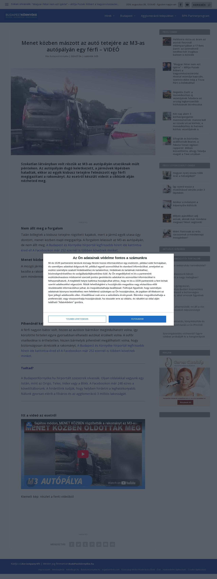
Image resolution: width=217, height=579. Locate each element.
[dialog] (108, 290)
